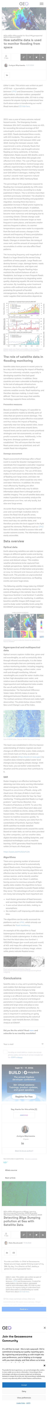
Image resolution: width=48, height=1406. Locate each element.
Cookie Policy (21, 1403)
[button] (44, 1365)
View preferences (24, 1398)
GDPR (28, 1403)
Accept (24, 1385)
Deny (24, 1391)
